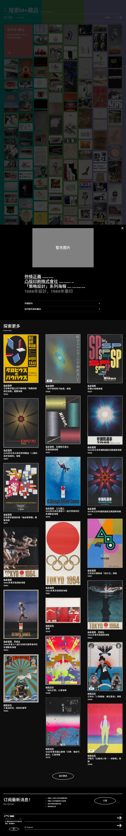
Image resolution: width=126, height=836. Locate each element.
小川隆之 (60, 508)
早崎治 (17, 641)
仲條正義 (32, 276)
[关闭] (122, 228)
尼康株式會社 (62, 447)
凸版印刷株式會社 (41, 281)
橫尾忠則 (7, 705)
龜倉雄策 (7, 385)
